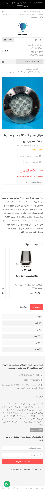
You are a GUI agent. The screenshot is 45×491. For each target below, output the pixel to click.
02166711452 (36, 48)
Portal (28, 488)
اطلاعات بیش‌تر (36, 430)
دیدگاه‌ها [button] (23, 307)
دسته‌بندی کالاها (31, 61)
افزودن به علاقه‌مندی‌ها (29, 156)
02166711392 (37, 52)
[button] (5, 50)
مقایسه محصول (32, 162)
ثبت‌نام (4, 14)
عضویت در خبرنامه (22, 461)
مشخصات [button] (36, 307)
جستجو (7, 39)
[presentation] (40, 105)
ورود (10, 14)
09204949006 (36, 55)
